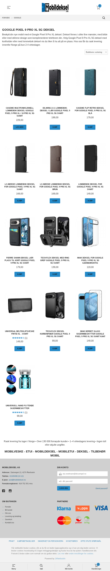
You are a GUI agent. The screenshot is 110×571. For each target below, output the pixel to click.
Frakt (11, 541)
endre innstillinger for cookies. (81, 553)
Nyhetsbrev (72, 541)
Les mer (61, 553)
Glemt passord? (102, 488)
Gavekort (8, 519)
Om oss (8, 513)
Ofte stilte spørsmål (91, 541)
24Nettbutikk (60, 559)
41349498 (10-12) (16, 476)
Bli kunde (8, 510)
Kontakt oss (9, 523)
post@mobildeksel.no (17, 480)
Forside (8, 507)
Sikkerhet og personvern (50, 541)
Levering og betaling (13, 516)
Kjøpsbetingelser (26, 541)
